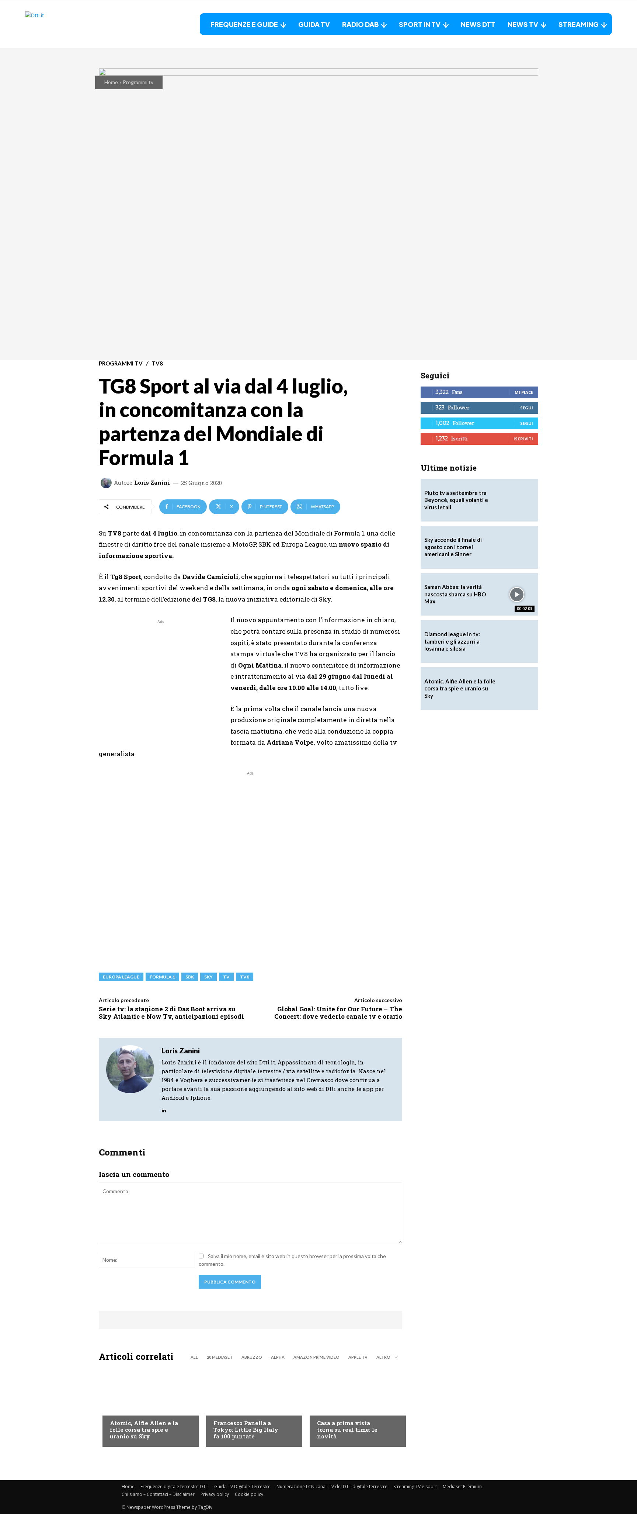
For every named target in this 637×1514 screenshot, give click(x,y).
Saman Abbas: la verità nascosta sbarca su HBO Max (455, 593)
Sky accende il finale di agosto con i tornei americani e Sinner (453, 546)
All (194, 1357)
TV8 (157, 363)
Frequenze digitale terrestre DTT (174, 1486)
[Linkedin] (163, 1108)
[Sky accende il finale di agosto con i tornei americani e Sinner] (517, 547)
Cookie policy (249, 1494)
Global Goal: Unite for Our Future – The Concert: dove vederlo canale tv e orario (338, 1013)
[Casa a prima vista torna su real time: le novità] (354, 1406)
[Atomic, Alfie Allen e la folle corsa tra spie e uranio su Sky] (147, 1406)
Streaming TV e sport (415, 1486)
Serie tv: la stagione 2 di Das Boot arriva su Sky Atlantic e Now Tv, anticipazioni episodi (171, 1013)
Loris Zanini (152, 482)
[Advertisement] (161, 677)
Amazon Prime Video (316, 1357)
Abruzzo (251, 1357)
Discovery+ (228, 1408)
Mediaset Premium (462, 1486)
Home (111, 82)
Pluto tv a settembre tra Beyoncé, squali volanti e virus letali (456, 499)
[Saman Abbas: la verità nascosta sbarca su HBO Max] (517, 594)
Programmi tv (138, 82)
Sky (208, 977)
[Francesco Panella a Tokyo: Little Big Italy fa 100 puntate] (250, 1406)
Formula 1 (162, 977)
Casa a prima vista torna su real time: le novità (347, 1429)
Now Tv (119, 1408)
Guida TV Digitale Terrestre (242, 1486)
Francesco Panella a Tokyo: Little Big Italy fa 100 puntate (245, 1429)
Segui (526, 407)
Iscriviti (523, 438)
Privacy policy (215, 1494)
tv (226, 977)
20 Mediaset (220, 1357)
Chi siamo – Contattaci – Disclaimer (158, 1494)
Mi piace (524, 392)
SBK (189, 977)
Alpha (278, 1357)
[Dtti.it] (71, 24)
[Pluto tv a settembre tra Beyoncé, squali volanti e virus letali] (517, 500)
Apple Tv (358, 1357)
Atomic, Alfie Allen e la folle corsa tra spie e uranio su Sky (144, 1429)
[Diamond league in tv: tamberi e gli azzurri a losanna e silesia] (517, 641)
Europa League (121, 977)
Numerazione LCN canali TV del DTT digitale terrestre (331, 1486)
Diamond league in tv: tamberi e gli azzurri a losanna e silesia (452, 641)
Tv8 (244, 977)
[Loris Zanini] (107, 482)
